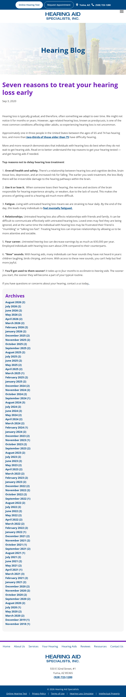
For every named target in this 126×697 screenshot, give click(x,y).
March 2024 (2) (14, 423)
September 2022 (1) (17, 498)
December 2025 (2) (17, 335)
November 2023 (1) (17, 440)
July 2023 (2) (13, 457)
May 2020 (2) (13, 611)
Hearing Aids (69, 646)
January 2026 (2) (15, 331)
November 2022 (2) (17, 490)
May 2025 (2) (13, 365)
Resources (100, 646)
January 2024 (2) (15, 432)
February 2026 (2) (16, 327)
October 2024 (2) (16, 394)
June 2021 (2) (13, 561)
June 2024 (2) (13, 411)
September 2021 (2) (17, 548)
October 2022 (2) (16, 494)
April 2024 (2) (13, 419)
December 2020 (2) (17, 586)
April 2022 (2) (13, 519)
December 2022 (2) (17, 486)
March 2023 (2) (14, 473)
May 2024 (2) (13, 415)
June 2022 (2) (13, 511)
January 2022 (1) (15, 532)
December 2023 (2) (17, 436)
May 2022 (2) (13, 515)
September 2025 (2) (17, 348)
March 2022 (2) (14, 523)
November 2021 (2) (17, 540)
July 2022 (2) (13, 507)
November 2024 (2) (17, 390)
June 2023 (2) (13, 461)
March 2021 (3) (14, 574)
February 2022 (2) (16, 528)
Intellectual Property (109, 693)
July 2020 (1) (13, 607)
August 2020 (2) (15, 603)
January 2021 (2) (15, 582)
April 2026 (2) (13, 319)
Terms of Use (58, 693)
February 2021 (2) (16, 578)
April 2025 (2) (13, 369)
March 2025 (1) (14, 373)
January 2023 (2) (15, 482)
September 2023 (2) (17, 448)
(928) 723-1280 (63, 677)
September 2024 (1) (17, 398)
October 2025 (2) (16, 344)
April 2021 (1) (13, 569)
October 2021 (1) (16, 544)
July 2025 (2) (13, 356)
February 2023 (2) (16, 477)
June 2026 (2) (13, 310)
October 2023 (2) (16, 444)
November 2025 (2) (17, 340)
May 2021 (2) (13, 565)
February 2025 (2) (16, 377)
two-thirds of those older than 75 (47, 137)
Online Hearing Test (16, 693)
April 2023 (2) (13, 469)
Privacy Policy (39, 693)
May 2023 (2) (13, 465)
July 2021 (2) (13, 557)
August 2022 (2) (15, 503)
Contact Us (116, 646)
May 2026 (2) (13, 314)
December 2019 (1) (17, 620)
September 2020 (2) (17, 599)
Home (6, 646)
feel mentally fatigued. (58, 208)
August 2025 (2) (15, 352)
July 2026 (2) (13, 306)
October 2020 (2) (16, 594)
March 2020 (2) (14, 615)
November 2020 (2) (17, 590)
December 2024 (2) (17, 386)
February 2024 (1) (16, 427)
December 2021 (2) (17, 536)
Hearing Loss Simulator (82, 693)
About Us (19, 646)
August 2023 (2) (15, 452)
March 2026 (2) (14, 323)
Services (33, 646)
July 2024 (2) (13, 406)
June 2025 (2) (13, 360)
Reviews (85, 646)
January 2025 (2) (15, 381)
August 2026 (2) (15, 302)
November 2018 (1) (17, 624)
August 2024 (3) (15, 402)
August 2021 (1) (15, 553)
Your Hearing (50, 646)
